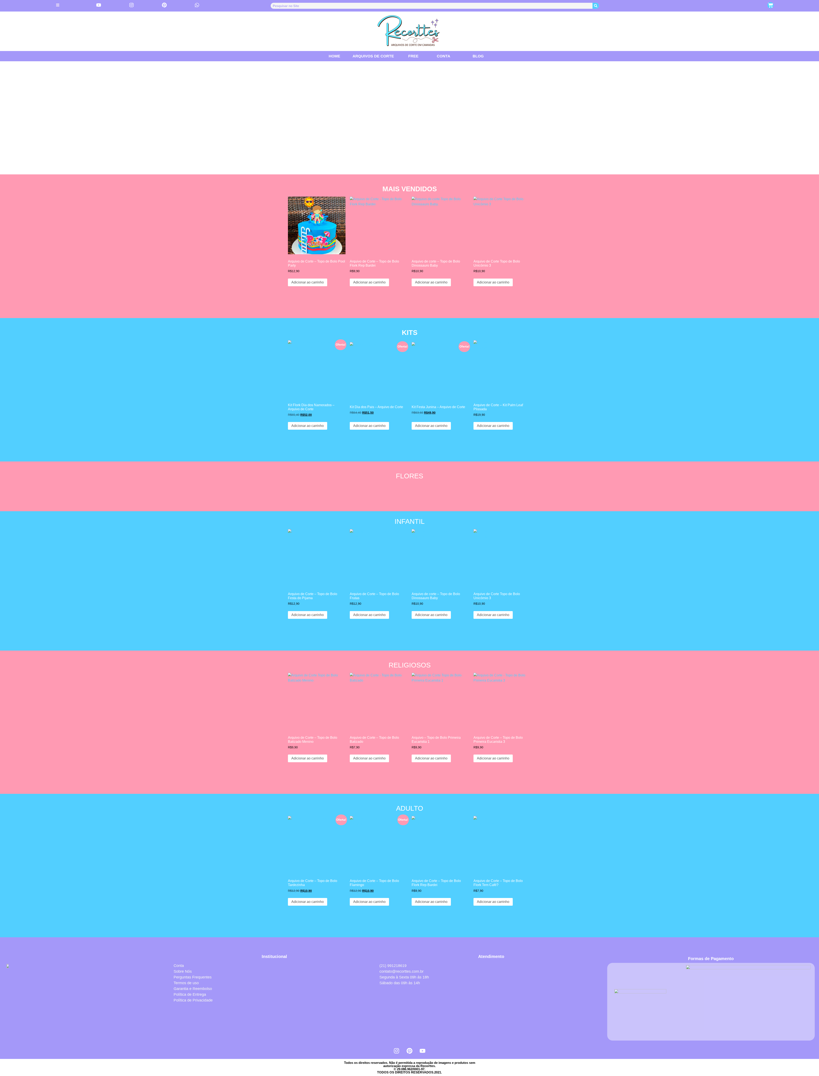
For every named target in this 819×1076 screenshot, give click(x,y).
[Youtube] (422, 1051)
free (413, 56)
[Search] (595, 6)
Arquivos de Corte (373, 56)
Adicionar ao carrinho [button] (307, 282)
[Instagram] (396, 1051)
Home (334, 56)
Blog (478, 56)
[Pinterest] (409, 1051)
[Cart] (770, 5)
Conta (443, 56)
